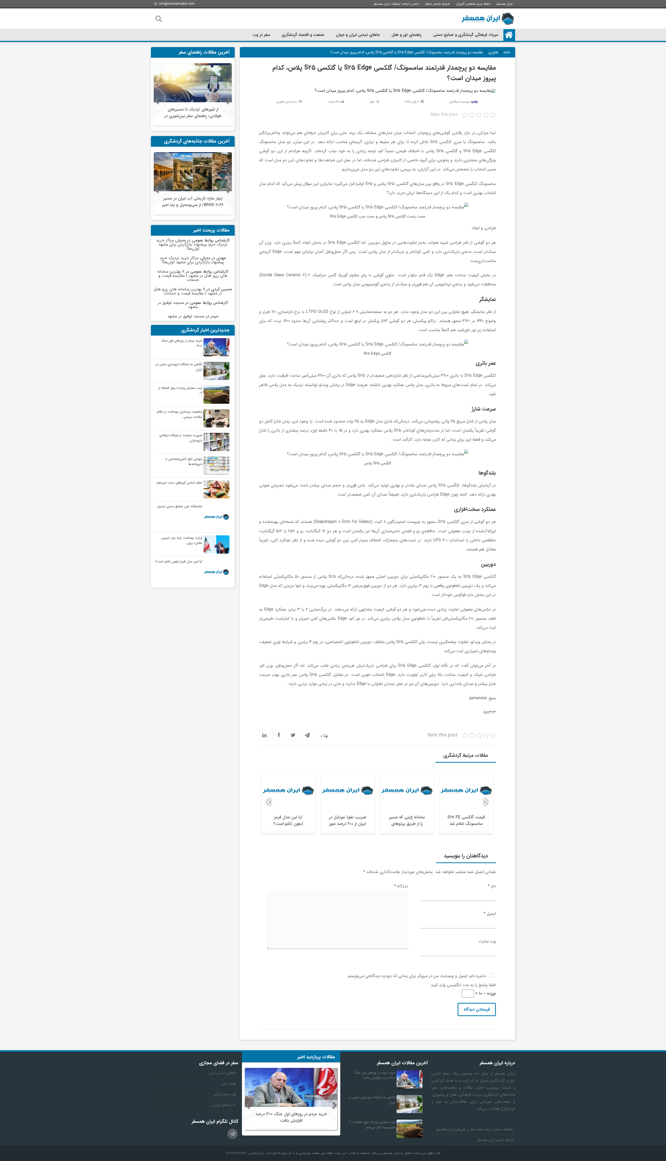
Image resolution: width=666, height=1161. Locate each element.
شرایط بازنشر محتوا (437, 3)
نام (492, 886)
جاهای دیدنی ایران (222, 1073)
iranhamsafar (237, 1153)
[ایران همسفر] (487, 19)
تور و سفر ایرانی (224, 1094)
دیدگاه (401, 886)
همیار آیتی (228, 1083)
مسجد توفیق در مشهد (178, 304)
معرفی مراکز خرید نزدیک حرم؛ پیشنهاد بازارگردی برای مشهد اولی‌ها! (191, 244)
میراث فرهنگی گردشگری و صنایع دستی (465, 35)
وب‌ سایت (487, 941)
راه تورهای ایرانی (224, 1105)
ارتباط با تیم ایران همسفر (495, 1140)
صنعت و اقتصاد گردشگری (303, 35)
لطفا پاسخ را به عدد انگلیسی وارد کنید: (463, 985)
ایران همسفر (504, 3)
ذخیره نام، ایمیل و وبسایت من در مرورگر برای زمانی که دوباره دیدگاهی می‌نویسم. (416, 976)
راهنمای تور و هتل (406, 35)
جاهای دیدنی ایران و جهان (358, 35)
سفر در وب (261, 35)
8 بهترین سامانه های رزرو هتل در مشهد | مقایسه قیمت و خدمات (192, 275)
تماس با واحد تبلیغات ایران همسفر (396, 3)
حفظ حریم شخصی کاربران (473, 3)
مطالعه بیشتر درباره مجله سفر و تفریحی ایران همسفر (474, 1129)
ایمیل (490, 913)
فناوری (280, 102)
